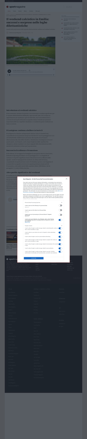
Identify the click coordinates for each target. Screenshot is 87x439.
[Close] (67, 179)
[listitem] (43, 202)
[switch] (60, 205)
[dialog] (43, 219)
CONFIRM (33, 258)
